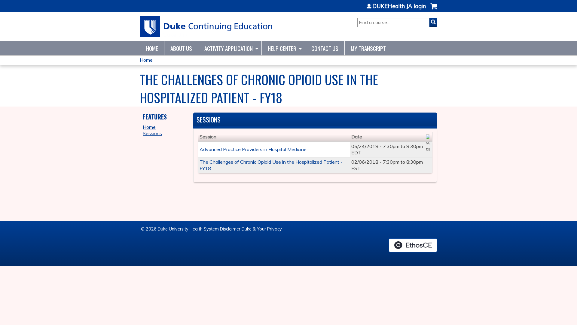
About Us (181, 48)
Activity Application (228, 48)
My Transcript (368, 48)
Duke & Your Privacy (262, 229)
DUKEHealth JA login (399, 6)
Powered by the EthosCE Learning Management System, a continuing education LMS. (413, 245)
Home (152, 48)
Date (356, 137)
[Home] (206, 26)
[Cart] (433, 9)
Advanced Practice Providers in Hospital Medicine (253, 149)
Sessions (152, 133)
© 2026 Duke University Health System (180, 229)
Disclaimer (230, 229)
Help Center (282, 48)
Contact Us (324, 48)
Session (208, 137)
